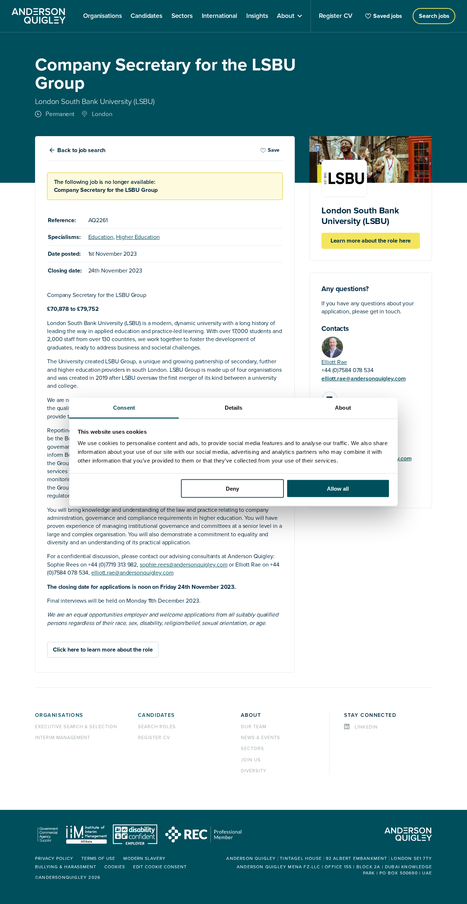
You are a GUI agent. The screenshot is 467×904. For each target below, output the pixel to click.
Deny (232, 488)
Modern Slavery (144, 858)
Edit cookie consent (160, 867)
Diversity (253, 771)
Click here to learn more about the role (103, 649)
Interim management (62, 738)
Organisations (59, 715)
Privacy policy (54, 858)
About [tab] (343, 408)
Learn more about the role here (371, 240)
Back (81, 150)
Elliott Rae (334, 362)
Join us (251, 760)
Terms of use (98, 858)
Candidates (156, 715)
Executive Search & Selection (76, 727)
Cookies (114, 867)
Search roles (157, 727)
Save (273, 150)
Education (100, 237)
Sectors (252, 749)
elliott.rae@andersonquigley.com (363, 378)
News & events (260, 738)
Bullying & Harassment (65, 867)
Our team (253, 727)
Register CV (154, 738)
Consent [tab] (124, 408)
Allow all (338, 488)
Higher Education (137, 237)
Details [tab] (234, 408)
